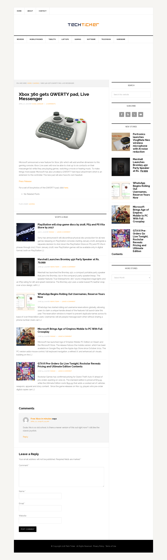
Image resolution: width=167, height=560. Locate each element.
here (66, 188)
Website (22, 516)
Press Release (25, 181)
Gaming (32, 204)
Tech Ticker (83, 25)
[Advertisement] (83, 61)
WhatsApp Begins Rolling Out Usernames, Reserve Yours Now (141, 190)
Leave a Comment (63, 232)
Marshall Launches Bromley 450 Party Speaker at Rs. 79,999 (141, 165)
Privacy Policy (98, 546)
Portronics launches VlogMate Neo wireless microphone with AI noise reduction (141, 143)
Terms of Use (111, 546)
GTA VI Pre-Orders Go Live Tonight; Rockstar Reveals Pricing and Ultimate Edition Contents (69, 365)
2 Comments (51, 104)
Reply (25, 437)
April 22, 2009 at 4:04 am (40, 421)
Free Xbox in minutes (41, 419)
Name (22, 491)
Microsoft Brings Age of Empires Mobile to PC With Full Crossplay (141, 214)
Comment (24, 465)
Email (22, 503)
